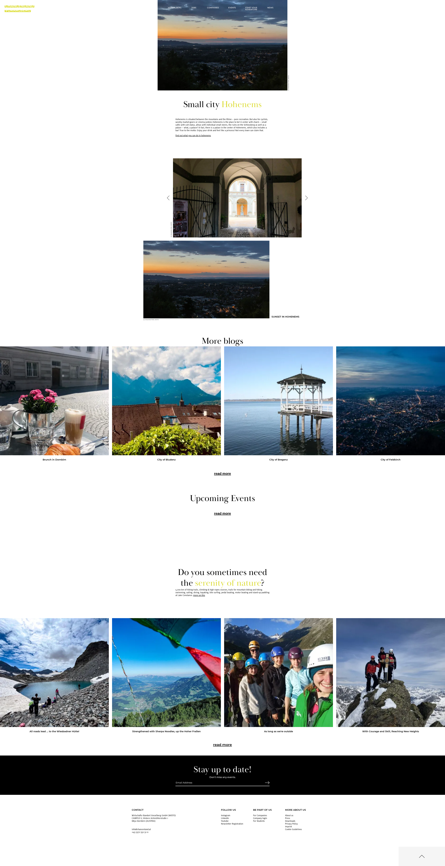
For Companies (260, 815)
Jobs (193, 8)
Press (287, 818)
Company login (260, 818)
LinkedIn (225, 818)
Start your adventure (251, 9)
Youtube (225, 821)
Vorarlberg (174, 8)
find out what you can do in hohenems (193, 135)
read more (222, 473)
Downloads (290, 821)
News (270, 8)
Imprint (288, 826)
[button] (168, 198)
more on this (199, 595)
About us (289, 815)
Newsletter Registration (232, 824)
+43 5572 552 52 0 (140, 832)
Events (232, 8)
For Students (259, 821)
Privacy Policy (291, 824)
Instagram (225, 815)
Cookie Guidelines (293, 829)
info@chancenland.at (141, 829)
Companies (213, 8)
